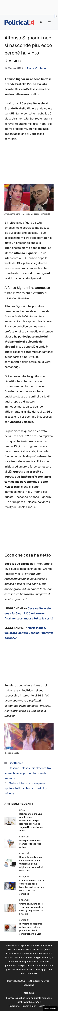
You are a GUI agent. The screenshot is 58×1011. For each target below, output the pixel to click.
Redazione (14, 1006)
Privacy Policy (29, 1006)
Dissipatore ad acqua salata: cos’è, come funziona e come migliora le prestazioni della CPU (31, 864)
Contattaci (29, 985)
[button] (41, 22)
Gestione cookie (50, 1008)
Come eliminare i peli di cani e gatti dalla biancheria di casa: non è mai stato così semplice (31, 887)
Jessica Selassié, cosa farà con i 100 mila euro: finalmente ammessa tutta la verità (28, 613)
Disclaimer (44, 1006)
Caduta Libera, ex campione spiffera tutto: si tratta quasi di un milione (26, 788)
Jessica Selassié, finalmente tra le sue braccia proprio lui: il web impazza (27, 773)
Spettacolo (16, 763)
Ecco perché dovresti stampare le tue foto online (30, 844)
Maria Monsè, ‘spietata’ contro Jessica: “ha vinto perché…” (29, 633)
